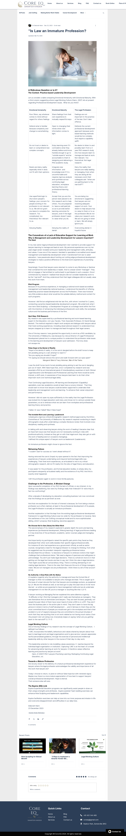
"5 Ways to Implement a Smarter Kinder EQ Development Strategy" (60, 758)
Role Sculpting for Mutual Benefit (31, 758)
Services (51, 820)
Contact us (67, 820)
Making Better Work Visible (50, 13)
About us (51, 817)
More (82, 13)
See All (104, 735)
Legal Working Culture (90, 757)
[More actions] (95, 25)
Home (50, 814)
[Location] (81, 815)
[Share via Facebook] (29, 719)
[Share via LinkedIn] (38, 719)
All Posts (22, 13)
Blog (65, 814)
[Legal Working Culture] (92, 745)
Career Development (70, 13)
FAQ (65, 817)
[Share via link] (43, 719)
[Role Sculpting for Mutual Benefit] (32, 745)
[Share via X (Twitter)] (34, 719)
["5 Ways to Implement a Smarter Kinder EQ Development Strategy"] (62, 745)
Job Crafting (33, 13)
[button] (103, 13)
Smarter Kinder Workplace (36, 713)
